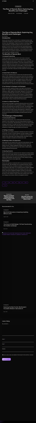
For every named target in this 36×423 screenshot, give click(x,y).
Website (3, 348)
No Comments (19, 13)
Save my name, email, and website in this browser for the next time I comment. (18, 354)
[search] (29, 1)
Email (3, 344)
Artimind (4, 1)
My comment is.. (5, 323)
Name (3, 339)
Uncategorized (18, 6)
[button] (33, 1)
